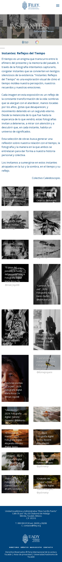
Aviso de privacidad (23, 554)
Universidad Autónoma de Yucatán (43, 555)
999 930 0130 (23, 523)
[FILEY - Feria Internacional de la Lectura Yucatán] (31, 5)
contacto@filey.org (32, 525)
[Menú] (58, 5)
